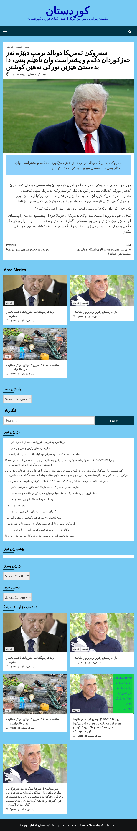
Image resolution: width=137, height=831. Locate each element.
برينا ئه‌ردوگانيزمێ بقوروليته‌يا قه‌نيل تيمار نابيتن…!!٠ (35, 442)
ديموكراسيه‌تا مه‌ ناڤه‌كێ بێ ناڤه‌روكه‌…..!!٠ (29, 499)
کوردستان (68, 10)
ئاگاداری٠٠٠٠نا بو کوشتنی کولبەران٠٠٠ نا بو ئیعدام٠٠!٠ (37, 529)
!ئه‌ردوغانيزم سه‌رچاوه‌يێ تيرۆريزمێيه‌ (27, 247)
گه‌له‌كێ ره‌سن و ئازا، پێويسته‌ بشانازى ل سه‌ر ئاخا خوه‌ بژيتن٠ (40, 523)
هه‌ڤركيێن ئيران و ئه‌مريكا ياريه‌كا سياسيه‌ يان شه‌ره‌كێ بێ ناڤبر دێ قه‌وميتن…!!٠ (51, 493)
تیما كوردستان (37, 74)
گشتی (19, 47)
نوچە (27, 47)
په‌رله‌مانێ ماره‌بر (15, 505)
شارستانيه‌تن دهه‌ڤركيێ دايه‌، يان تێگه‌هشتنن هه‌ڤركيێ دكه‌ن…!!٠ (42, 487)
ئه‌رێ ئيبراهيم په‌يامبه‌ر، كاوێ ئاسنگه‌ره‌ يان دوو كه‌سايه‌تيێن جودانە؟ (103, 249)
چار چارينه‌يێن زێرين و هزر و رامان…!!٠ (95, 312)
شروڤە (10, 47)
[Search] (129, 31)
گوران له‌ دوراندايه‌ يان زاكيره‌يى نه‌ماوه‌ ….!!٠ (30, 511)
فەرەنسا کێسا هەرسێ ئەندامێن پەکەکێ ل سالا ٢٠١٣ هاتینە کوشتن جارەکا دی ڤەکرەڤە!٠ (56, 481)
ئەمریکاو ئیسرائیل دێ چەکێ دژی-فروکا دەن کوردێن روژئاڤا (39, 535)
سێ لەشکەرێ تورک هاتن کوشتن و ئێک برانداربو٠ (33, 517)
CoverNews (88, 825)
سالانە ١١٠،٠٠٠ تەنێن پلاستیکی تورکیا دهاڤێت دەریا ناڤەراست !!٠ (42, 454)
